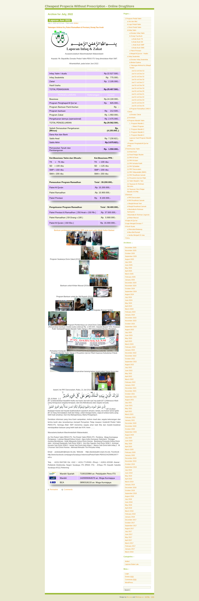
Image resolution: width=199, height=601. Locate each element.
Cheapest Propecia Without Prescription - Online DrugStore (89, 6)
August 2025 (129, 259)
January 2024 (130, 315)
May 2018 (128, 505)
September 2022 (131, 361)
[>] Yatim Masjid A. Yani (135, 181)
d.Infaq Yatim (131, 30)
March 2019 (129, 482)
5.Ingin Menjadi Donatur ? (134, 223)
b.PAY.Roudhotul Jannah (135, 200)
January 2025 (130, 280)
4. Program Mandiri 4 (136, 135)
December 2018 (130, 487)
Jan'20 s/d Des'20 (138, 91)
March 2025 (129, 274)
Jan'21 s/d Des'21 (138, 94)
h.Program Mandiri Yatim (135, 120)
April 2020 (128, 446)
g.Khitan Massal (132, 218)
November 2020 (130, 426)
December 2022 (130, 353)
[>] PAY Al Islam (132, 160)
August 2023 (129, 329)
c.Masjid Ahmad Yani (134, 203)
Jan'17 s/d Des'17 (138, 82)
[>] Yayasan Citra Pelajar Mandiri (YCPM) (136, 190)
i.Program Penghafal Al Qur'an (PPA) (137, 145)
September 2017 (131, 525)
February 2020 (130, 452)
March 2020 (129, 449)
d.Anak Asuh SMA (138, 48)
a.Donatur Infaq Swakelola (138, 59)
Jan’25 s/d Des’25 (138, 106)
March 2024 (129, 309)
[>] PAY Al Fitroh (132, 157)
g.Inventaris (131, 117)
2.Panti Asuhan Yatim (132, 149)
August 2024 (129, 294)
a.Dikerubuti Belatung (134, 229)
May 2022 (128, 373)
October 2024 (130, 288)
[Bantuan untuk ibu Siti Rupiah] (102, 297)
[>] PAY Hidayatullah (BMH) (136, 172)
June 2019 (128, 473)
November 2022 (130, 356)
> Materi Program (138, 126)
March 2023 (129, 344)
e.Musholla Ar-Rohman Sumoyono (135, 210)
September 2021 (131, 397)
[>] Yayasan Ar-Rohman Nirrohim (135, 185)
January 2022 (130, 385)
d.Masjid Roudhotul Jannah (136, 206)
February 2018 (130, 514)
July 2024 (128, 297)
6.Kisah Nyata (130, 226)
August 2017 (129, 528)
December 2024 (130, 283)
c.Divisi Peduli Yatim (134, 27)
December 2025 (130, 247)
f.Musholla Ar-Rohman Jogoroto (138, 215)
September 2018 (131, 493)
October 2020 (130, 429)
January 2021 (130, 420)
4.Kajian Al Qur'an (131, 220)
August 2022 (129, 364)
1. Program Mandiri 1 (136, 123)
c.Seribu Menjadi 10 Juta (136, 235)
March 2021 (129, 414)
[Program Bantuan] (78, 245)
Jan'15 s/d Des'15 (138, 76)
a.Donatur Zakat (135, 114)
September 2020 (131, 432)
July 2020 (128, 438)
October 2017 (130, 523)
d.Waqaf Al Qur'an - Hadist (138, 53)
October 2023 (130, 324)
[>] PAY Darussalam (134, 169)
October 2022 (130, 359)
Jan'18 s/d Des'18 (138, 85)
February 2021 (130, 417)
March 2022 (129, 379)
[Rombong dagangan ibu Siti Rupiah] (64, 310)
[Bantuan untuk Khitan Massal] (99, 286)
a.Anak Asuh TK (137, 39)
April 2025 (128, 271)
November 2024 (130, 285)
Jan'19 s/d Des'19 (138, 88)
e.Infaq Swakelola (133, 56)
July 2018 (128, 499)
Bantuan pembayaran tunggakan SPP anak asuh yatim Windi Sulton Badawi (84, 230)
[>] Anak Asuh (132, 152)
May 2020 (128, 443)
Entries (129, 577)
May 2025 (128, 268)
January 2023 (130, 350)
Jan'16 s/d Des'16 (138, 79)
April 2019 (128, 479)
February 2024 (130, 312)
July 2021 (128, 402)
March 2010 (129, 552)
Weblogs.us (139, 597)
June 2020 (128, 441)
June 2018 (128, 502)
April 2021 (128, 411)
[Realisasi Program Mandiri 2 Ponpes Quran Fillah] (62, 371)
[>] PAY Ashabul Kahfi (134, 163)
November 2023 (130, 321)
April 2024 (128, 306)
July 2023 (128, 332)
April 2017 (128, 540)
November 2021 (130, 391)
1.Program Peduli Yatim (133, 18)
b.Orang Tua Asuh (135, 36)
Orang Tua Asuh (97, 27)
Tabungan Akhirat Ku (56, 27)
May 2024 (128, 303)
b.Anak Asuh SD (137, 42)
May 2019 (128, 476)
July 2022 (128, 367)
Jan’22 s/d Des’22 (138, 97)
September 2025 (131, 256)
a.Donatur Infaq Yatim (137, 33)
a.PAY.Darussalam (133, 197)
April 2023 (128, 341)
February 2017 (130, 546)
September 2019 (131, 467)
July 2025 (128, 262)
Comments (68, 490)
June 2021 (128, 405)
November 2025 (130, 250)
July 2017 (128, 531)
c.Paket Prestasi (135, 50)
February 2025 (130, 277)
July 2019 (128, 470)
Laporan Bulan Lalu (132, 564)
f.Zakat (129, 111)
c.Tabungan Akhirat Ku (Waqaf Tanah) (140, 66)
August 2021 (129, 400)
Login (127, 574)
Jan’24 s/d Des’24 (138, 103)
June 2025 (128, 265)
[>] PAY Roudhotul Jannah (136, 175)
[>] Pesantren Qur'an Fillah (136, 178)
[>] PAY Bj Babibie (133, 166)
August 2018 (129, 496)
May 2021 (128, 408)
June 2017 (128, 534)
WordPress (129, 582)
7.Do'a (127, 238)
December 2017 (130, 520)
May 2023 (128, 338)
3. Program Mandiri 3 (136, 132)
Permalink (54, 490)
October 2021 (130, 394)
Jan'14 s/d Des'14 (138, 74)
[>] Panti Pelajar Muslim (135, 155)
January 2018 (130, 517)
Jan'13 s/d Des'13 (138, 71)
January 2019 (130, 484)
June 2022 (128, 370)
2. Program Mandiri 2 (136, 129)
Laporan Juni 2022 (59, 20)
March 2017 (129, 543)
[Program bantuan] (97, 245)
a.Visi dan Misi (132, 21)
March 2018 (129, 511)
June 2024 (128, 300)
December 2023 (130, 318)
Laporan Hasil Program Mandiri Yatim (140, 139)
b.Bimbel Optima (135, 62)
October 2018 (130, 490)
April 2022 (128, 376)
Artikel (76, 23)
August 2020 (129, 435)
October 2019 (130, 464)
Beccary (129, 597)
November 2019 (130, 461)
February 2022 (130, 382)
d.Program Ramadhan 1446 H (139, 109)
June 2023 (128, 335)
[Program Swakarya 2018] (90, 259)
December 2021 (130, 388)
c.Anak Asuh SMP (138, 45)
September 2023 (131, 326)
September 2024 (131, 291)
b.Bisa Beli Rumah (133, 232)
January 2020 (130, 455)
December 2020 (130, 423)
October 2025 (130, 253)
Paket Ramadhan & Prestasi (77, 27)
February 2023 (130, 347)
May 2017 (128, 537)
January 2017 (130, 549)
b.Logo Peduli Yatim (134, 24)
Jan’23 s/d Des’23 (138, 100)
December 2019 (130, 458)
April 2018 (128, 508)
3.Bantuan (128, 194)
